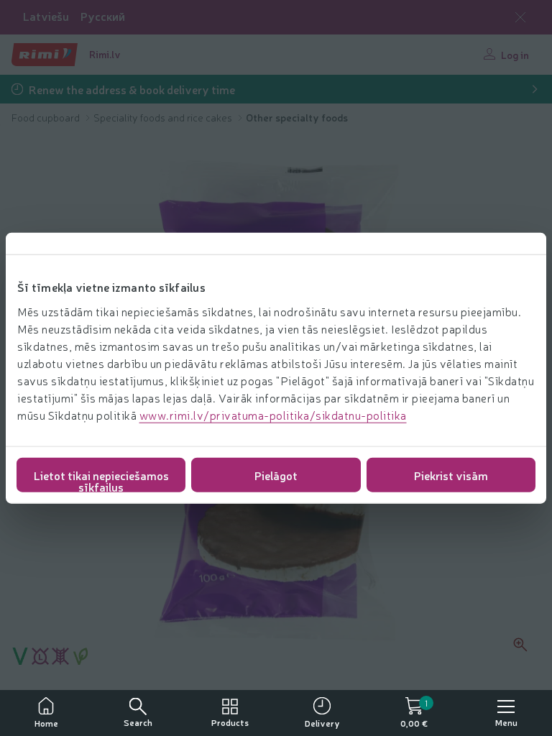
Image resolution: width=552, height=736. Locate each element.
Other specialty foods (297, 117)
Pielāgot (276, 474)
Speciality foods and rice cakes (163, 117)
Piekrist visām (451, 474)
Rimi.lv (105, 53)
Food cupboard (47, 117)
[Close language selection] (520, 17)
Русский (102, 16)
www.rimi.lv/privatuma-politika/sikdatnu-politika (273, 414)
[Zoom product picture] (520, 644)
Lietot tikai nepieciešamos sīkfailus (101, 479)
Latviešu (46, 16)
